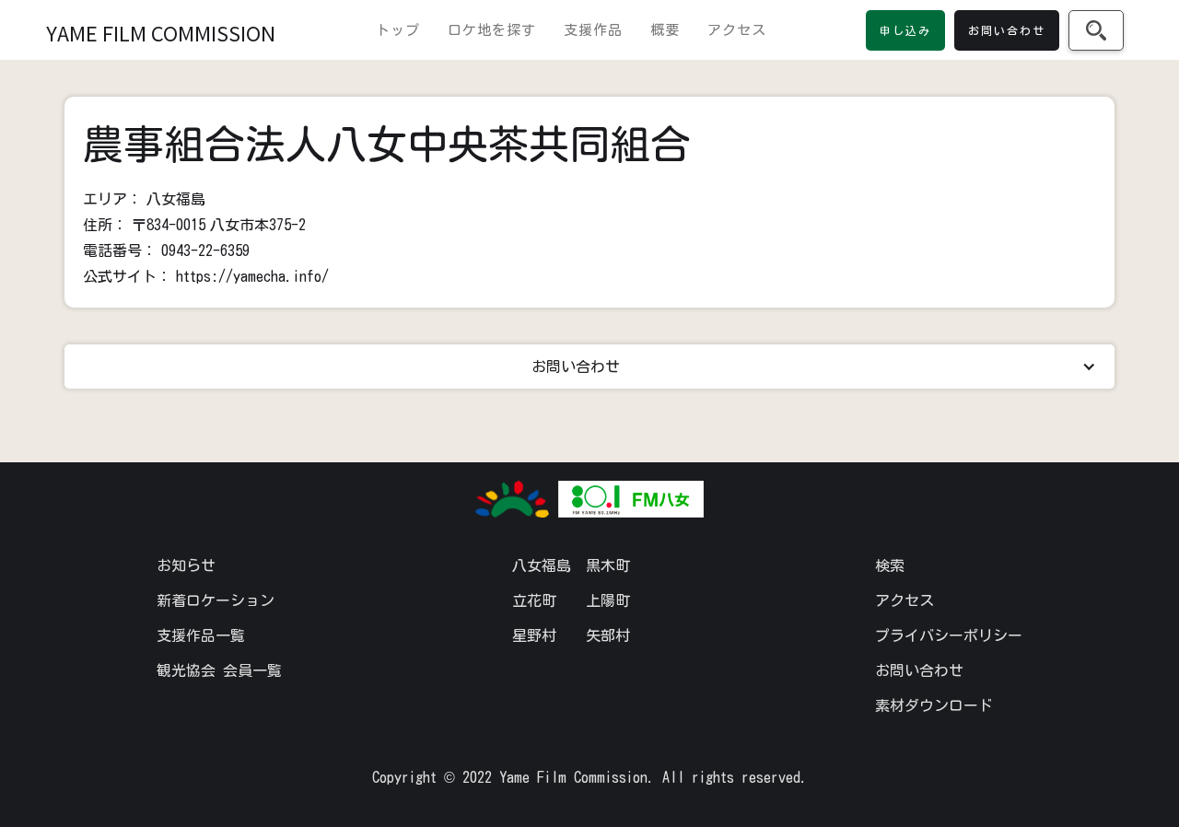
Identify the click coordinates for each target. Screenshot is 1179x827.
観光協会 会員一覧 (219, 670)
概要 (665, 30)
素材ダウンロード (934, 705)
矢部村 (608, 635)
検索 (890, 565)
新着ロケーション (215, 600)
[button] (589, 366)
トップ (398, 30)
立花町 (534, 600)
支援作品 (593, 30)
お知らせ (186, 565)
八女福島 (541, 565)
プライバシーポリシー (948, 635)
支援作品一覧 (201, 635)
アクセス (736, 30)
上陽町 (608, 600)
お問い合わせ (919, 670)
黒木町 (608, 565)
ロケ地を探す (492, 30)
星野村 (534, 635)
